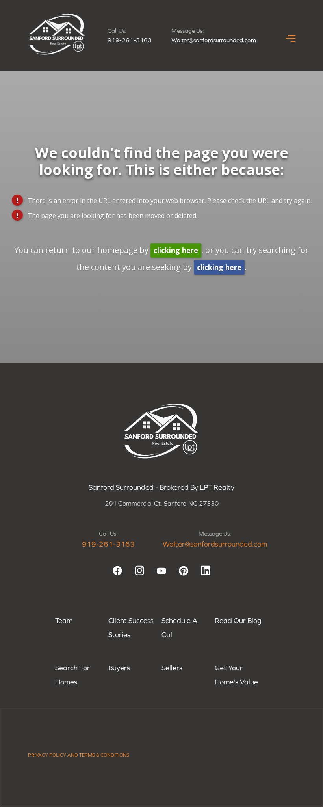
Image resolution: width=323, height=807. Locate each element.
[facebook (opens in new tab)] (117, 570)
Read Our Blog (238, 620)
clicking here (176, 250)
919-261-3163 (130, 40)
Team (63, 620)
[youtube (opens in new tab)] (161, 570)
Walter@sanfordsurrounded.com (213, 40)
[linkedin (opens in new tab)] (205, 570)
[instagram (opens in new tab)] (139, 570)
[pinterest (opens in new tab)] (183, 570)
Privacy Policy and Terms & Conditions (78, 755)
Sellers (172, 668)
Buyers (119, 668)
